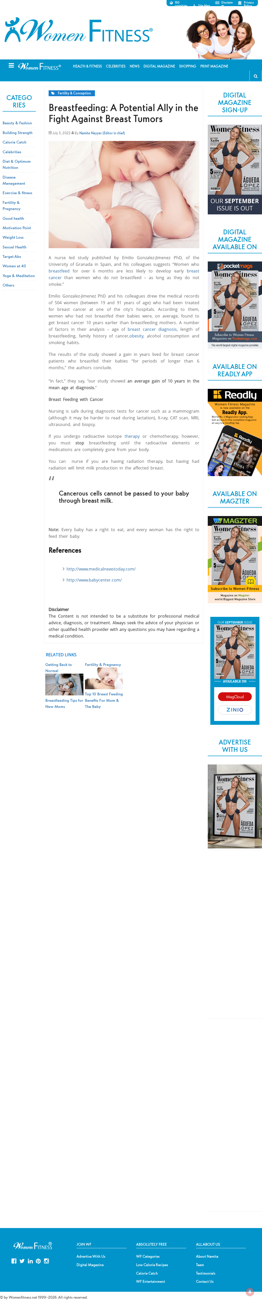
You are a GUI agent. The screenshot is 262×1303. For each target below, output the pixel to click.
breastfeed (59, 271)
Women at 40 (14, 265)
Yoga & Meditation (19, 275)
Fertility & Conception (74, 93)
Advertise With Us (91, 1256)
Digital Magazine (90, 1265)
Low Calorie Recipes (152, 1265)
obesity (136, 336)
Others (8, 285)
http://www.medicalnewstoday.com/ (101, 569)
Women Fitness (78, 29)
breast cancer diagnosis (152, 329)
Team (200, 1265)
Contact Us (205, 1281)
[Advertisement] (234, 938)
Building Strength (17, 132)
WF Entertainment (150, 1281)
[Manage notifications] (250, 1292)
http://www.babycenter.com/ (94, 580)
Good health (13, 218)
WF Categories (148, 1256)
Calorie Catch (14, 142)
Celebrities (12, 151)
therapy (132, 436)
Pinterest (38, 1260)
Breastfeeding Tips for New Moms (64, 703)
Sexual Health (14, 246)
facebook (14, 1260)
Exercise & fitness (17, 192)
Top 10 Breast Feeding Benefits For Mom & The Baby (104, 700)
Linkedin (30, 1260)
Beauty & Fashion (17, 122)
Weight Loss (13, 237)
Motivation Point (17, 227)
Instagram (46, 1260)
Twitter (22, 1260)
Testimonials (205, 1273)
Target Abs (12, 256)
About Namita (207, 1256)
